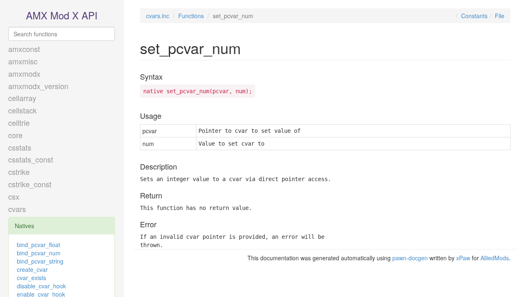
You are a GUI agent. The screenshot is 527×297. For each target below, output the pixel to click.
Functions (191, 16)
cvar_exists (31, 277)
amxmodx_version (38, 85)
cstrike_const (29, 184)
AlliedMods (494, 258)
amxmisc (22, 61)
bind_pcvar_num (39, 253)
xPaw (463, 258)
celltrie (19, 122)
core (15, 135)
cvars (17, 208)
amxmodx (24, 73)
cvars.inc (157, 16)
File (499, 16)
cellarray (22, 97)
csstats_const (30, 159)
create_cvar (32, 269)
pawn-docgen (410, 258)
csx (13, 196)
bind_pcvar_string (40, 261)
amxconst (24, 48)
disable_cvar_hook (41, 286)
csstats (19, 147)
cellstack (22, 110)
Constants (474, 16)
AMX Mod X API (62, 15)
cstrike (19, 171)
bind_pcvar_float (38, 244)
